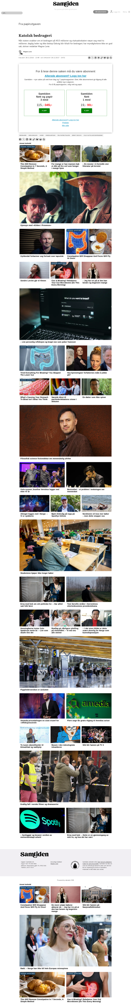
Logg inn (116, 12)
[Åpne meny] (126, 12)
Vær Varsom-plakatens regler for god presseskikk (97, 944)
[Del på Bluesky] (104, 57)
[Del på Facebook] (89, 57)
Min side (65, 126)
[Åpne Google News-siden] (110, 57)
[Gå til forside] (65, 4)
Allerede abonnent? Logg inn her (65, 76)
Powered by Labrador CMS (65, 962)
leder (41, 135)
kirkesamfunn (50, 135)
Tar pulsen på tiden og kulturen (65, 9)
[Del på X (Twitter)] (92, 57)
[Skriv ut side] (107, 57)
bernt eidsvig (76, 135)
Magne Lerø (54, 945)
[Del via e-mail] (98, 57)
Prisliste (65, 123)
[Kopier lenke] (101, 57)
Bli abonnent (100, 12)
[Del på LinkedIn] (95, 57)
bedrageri (22, 135)
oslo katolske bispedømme (93, 135)
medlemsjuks (33, 135)
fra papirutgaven (64, 135)
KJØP (44, 111)
